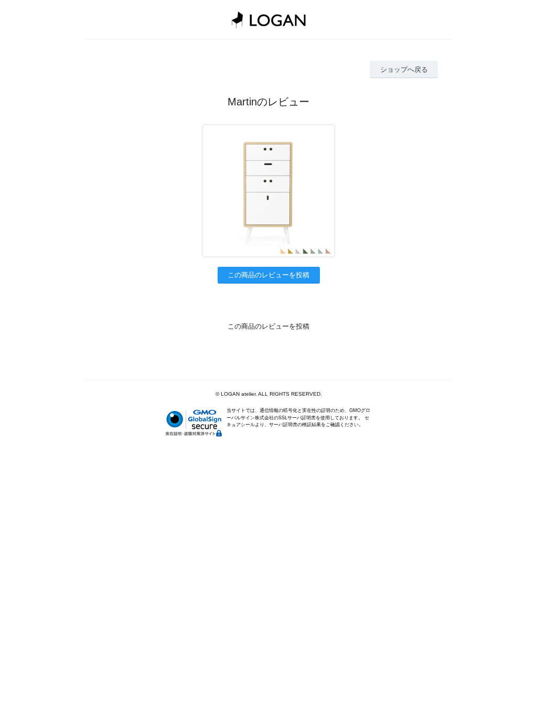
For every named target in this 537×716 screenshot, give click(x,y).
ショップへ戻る (404, 69)
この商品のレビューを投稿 (268, 275)
